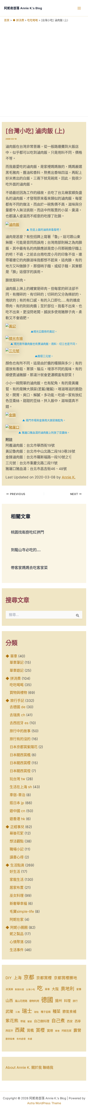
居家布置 (17, 887)
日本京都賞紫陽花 (23, 747)
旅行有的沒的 (20, 739)
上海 (17, 977)
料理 (67, 1001)
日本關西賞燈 (20, 771)
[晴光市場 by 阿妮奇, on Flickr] (14, 338)
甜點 (36, 1012)
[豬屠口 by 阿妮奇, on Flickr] (12, 427)
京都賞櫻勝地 (65, 977)
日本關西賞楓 (20, 755)
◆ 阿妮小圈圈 (17, 927)
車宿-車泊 (17, 795)
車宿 (57, 1031)
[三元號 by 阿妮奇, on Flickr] (12, 350)
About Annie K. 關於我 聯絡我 (29, 1067)
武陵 (9, 1011)
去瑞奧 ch (17, 715)
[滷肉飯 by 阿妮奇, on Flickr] (12, 224)
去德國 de (17, 707)
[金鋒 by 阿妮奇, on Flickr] (11, 415)
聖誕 (29, 1021)
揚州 (58, 1001)
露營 (77, 1030)
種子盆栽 (46, 1011)
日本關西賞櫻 (20, 763)
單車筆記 (17, 662)
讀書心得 (17, 857)
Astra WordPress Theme (44, 1103)
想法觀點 (17, 841)
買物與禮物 (18, 692)
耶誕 (22, 1021)
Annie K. (69, 477)
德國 (47, 999)
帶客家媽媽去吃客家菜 (29, 567)
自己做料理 (41, 1021)
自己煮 (58, 1020)
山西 (9, 1000)
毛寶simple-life (22, 911)
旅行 (75, 1001)
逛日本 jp (17, 803)
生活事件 (17, 950)
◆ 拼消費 (13, 678)
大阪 (55, 989)
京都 (29, 977)
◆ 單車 (11, 656)
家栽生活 (17, 879)
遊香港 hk (17, 819)
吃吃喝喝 (17, 685)
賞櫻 (40, 1030)
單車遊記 (17, 670)
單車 (47, 989)
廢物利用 (34, 1001)
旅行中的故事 (20, 731)
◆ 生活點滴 (15, 865)
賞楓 (30, 1030)
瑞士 (27, 1011)
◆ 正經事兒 (15, 827)
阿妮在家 (17, 919)
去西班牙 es (19, 723)
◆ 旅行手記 (15, 700)
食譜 (30, 1039)
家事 (78, 989)
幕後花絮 (17, 833)
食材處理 (21, 1039)
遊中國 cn (17, 811)
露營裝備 (10, 1039)
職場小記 (17, 849)
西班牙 (9, 1030)
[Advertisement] (44, 68)
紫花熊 (12, 1020)
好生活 (15, 871)
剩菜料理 (19, 989)
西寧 (78, 1021)
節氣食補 (69, 1012)
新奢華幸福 (18, 903)
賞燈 (50, 1030)
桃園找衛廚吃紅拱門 (27, 532)
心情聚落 (17, 942)
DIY (9, 978)
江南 (17, 1012)
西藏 (20, 1030)
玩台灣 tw (17, 779)
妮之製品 (17, 934)
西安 (70, 1021)
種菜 (56, 1011)
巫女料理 (17, 895)
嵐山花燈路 (21, 1001)
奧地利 (67, 988)
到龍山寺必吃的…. (26, 549)
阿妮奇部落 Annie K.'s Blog (23, 8)
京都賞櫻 (44, 977)
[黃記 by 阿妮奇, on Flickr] (11, 326)
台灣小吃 (30, 989)
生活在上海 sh (21, 787)
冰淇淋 (9, 989)
